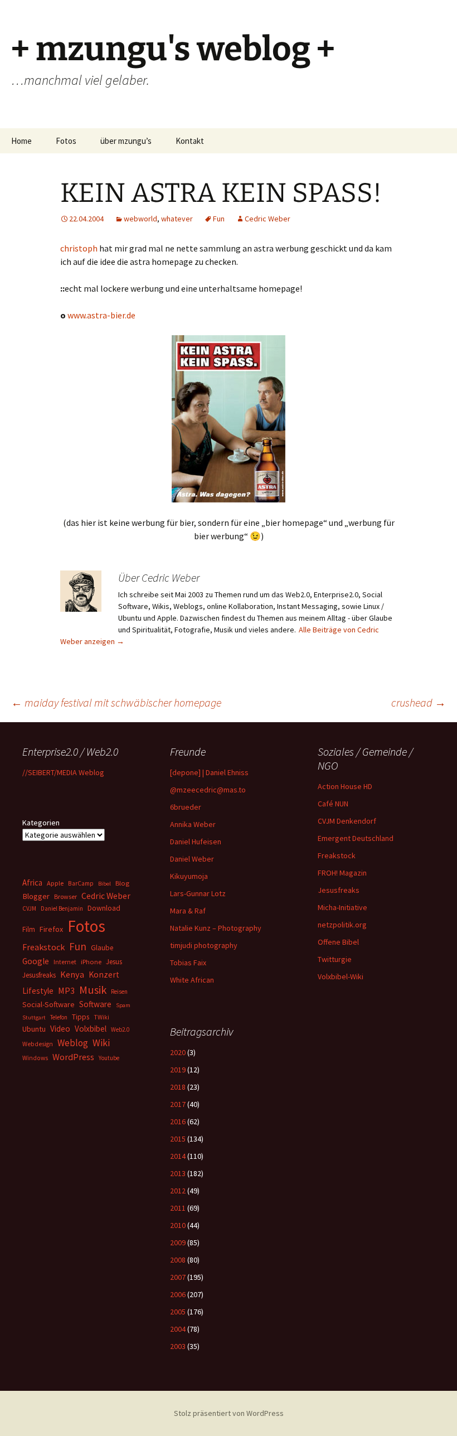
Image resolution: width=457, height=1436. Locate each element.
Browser (65, 896)
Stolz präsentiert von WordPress (229, 1413)
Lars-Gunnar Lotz (198, 893)
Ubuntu (34, 1029)
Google (35, 961)
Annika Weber (193, 824)
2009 (178, 1242)
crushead (418, 702)
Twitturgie (335, 959)
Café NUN (333, 804)
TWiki (101, 1017)
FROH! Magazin (342, 873)
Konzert (104, 974)
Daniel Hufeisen (195, 842)
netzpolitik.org (342, 925)
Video (60, 1028)
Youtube (109, 1058)
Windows (35, 1058)
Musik (92, 990)
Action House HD (345, 786)
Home (21, 141)
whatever (177, 219)
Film (28, 929)
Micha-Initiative (342, 907)
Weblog (72, 1043)
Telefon (58, 1017)
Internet (65, 962)
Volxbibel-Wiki (340, 976)
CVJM (29, 908)
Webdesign (37, 1044)
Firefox (51, 929)
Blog (122, 883)
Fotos (66, 141)
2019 (178, 1070)
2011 (178, 1208)
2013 (178, 1173)
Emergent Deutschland (355, 838)
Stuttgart (34, 1017)
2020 (178, 1052)
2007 (178, 1277)
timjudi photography (203, 945)
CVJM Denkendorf (347, 821)
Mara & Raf (188, 911)
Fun (219, 219)
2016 (178, 1121)
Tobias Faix (188, 963)
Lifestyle (38, 990)
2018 (178, 1087)
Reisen (119, 991)
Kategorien (41, 823)
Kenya (72, 974)
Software (95, 1004)
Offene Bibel (338, 942)
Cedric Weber (267, 219)
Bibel (104, 883)
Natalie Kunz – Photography (215, 928)
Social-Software (48, 1004)
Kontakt (190, 141)
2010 (178, 1225)
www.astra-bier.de (101, 315)
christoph (79, 248)
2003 (178, 1346)
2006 (178, 1294)
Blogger (36, 896)
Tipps (80, 1017)
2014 (178, 1156)
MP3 (66, 990)
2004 (178, 1329)
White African (192, 980)
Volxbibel (90, 1028)
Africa (32, 882)
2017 (178, 1104)
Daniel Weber (192, 859)
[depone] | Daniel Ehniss (209, 772)
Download (103, 908)
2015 (178, 1139)
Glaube (102, 948)
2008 (178, 1260)
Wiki (101, 1043)
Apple (55, 883)
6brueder (185, 807)
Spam (123, 1005)
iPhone (91, 962)
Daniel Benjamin (62, 908)
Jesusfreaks (338, 890)
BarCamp (81, 883)
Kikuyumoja (189, 876)
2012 (178, 1191)
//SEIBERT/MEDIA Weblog (63, 772)
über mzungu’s (126, 141)
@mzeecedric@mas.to (208, 790)
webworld (140, 219)
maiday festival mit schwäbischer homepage (116, 702)
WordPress (73, 1056)
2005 (178, 1312)
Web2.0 (120, 1029)
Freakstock (337, 855)
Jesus (114, 961)
